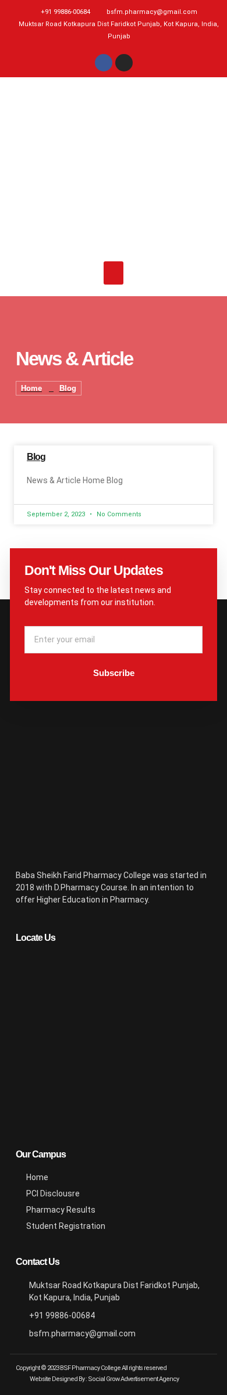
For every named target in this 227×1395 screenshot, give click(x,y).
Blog (36, 457)
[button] (114, 273)
